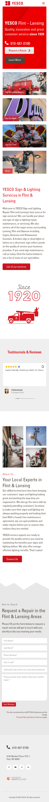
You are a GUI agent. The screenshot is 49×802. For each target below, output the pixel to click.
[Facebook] (9, 767)
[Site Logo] (14, 3)
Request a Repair (18, 50)
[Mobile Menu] (43, 3)
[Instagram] (21, 767)
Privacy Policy (21, 717)
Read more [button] (10, 382)
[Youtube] (15, 767)
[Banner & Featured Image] (24, 83)
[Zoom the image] (16, 778)
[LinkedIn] (28, 767)
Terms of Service (36, 717)
